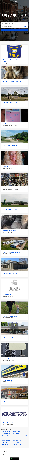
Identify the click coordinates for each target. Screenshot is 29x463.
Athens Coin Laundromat (11, 359)
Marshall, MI (5, 438)
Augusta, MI (17, 444)
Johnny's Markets (8, 337)
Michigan (23, 19)
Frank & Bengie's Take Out (11, 188)
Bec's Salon (6, 167)
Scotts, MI (5, 436)
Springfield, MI (16, 434)
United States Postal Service (12, 423)
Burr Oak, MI (5, 442)
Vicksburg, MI (6, 431)
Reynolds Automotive (10, 145)
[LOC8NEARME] (14, 1)
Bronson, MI (15, 442)
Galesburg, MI (16, 438)
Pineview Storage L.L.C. (10, 103)
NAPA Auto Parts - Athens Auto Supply (13, 60)
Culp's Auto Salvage (9, 231)
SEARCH (14, 29)
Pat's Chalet (7, 295)
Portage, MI (14, 436)
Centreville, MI (17, 440)
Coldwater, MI (6, 440)
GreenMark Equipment (10, 209)
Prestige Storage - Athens (11, 252)
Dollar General (7, 380)
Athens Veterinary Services (12, 81)
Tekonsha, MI (6, 434)
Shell (4, 401)
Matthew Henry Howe (10, 316)
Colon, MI (25, 438)
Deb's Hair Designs (9, 124)
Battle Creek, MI (6, 444)
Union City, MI (17, 431)
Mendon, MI (23, 436)
